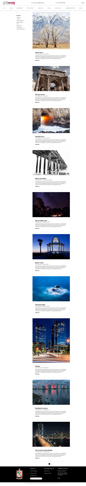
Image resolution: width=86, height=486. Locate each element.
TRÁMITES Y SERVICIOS (33, 483)
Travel (48, 264)
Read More (37, 60)
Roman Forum (40, 95)
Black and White (40, 179)
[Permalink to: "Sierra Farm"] (51, 30)
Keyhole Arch (39, 137)
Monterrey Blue (40, 305)
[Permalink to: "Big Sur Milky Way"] (51, 204)
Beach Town (39, 263)
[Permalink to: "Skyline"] (51, 340)
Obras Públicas (19, 27)
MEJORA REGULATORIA (41, 483)
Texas (45, 367)
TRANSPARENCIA (47, 483)
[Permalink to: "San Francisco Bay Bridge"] (51, 434)
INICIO (26, 483)
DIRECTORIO (51, 483)
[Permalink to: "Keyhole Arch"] (51, 120)
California (46, 306)
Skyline (37, 366)
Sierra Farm (39, 53)
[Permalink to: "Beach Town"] (51, 246)
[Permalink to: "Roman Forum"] (51, 78)
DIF (17, 23)
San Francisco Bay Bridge (43, 450)
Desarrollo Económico (20, 20)
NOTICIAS (28, 483)
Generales (18, 25)
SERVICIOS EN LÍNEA (57, 483)
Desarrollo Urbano (19, 22)
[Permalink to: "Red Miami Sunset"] (51, 392)
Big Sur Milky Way (41, 221)
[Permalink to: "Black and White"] (51, 162)
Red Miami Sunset (41, 408)
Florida (45, 264)
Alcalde (18, 17)
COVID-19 (18, 18)
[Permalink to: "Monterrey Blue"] (51, 288)
